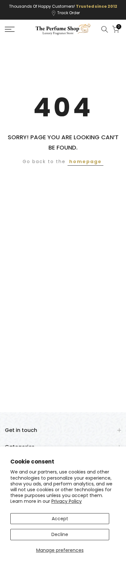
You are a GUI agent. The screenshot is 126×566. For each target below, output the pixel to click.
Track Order (68, 12)
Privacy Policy (66, 501)
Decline (59, 534)
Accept (60, 518)
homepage (85, 161)
